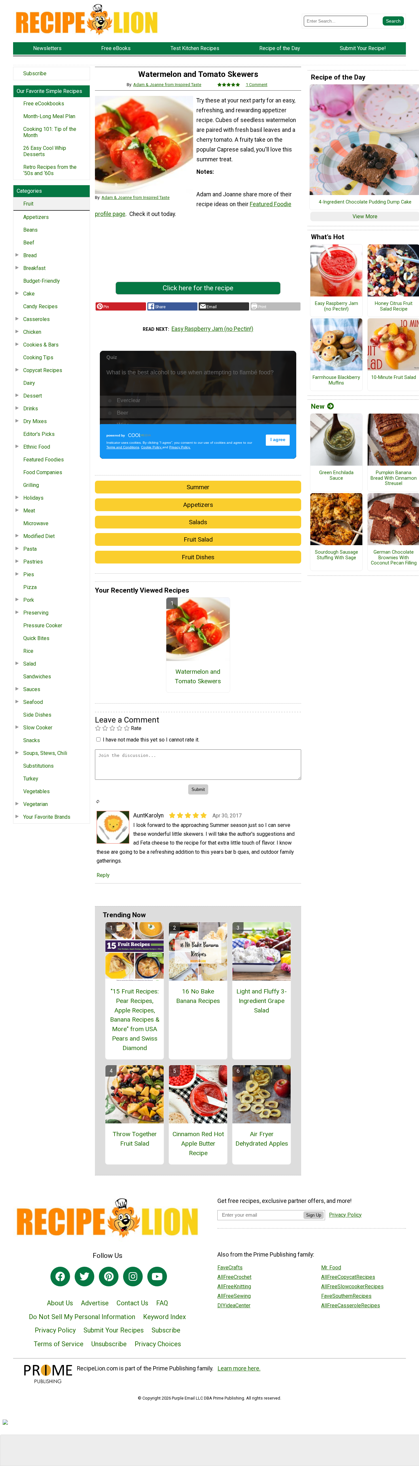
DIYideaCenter (233, 1305)
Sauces (31, 689)
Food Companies (42, 472)
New (317, 406)
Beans (30, 230)
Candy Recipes (40, 306)
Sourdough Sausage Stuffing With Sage (336, 555)
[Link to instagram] (133, 1276)
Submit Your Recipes (113, 1330)
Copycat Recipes (42, 370)
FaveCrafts (230, 1267)
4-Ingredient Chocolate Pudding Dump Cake (365, 202)
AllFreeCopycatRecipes (348, 1277)
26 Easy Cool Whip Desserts (44, 151)
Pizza (30, 587)
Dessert (32, 396)
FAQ (162, 1303)
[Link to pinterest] (108, 1276)
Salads (198, 522)
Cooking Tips (38, 357)
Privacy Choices (158, 1344)
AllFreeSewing (234, 1296)
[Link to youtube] (157, 1276)
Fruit (28, 204)
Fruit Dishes (198, 557)
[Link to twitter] (84, 1276)
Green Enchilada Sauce (336, 475)
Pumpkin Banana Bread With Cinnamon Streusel (394, 478)
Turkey (30, 779)
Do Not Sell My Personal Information (82, 1317)
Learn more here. (239, 1368)
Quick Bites (36, 638)
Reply (103, 875)
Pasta (30, 549)
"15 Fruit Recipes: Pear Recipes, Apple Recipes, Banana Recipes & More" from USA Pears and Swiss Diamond (134, 1020)
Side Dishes (37, 715)
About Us (60, 1303)
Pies (28, 574)
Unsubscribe (109, 1344)
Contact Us (132, 1303)
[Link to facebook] (60, 1276)
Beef (28, 243)
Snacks (31, 740)
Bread (30, 255)
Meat (29, 511)
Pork (28, 600)
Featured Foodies (43, 459)
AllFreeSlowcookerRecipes (352, 1286)
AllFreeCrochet (234, 1277)
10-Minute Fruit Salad (393, 377)
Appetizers (36, 217)
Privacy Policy (55, 1330)
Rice (28, 651)
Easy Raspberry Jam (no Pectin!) (212, 329)
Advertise (95, 1303)
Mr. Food (331, 1267)
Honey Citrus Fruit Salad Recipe (393, 306)
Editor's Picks (39, 434)
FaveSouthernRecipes (346, 1296)
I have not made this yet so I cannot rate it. (151, 740)
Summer (198, 487)
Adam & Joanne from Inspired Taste (167, 84)
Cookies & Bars (41, 345)
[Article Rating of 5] (228, 84)
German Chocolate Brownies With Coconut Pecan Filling (394, 558)
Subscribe (34, 73)
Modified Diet (39, 536)
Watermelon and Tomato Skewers (198, 676)
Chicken (32, 332)
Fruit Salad (198, 539)
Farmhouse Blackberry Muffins (336, 380)
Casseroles (36, 319)
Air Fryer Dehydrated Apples (261, 1138)
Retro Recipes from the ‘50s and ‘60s (50, 170)
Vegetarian (35, 804)
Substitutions (38, 766)
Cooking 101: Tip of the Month (49, 132)
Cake (29, 294)
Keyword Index (164, 1317)
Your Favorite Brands (46, 817)
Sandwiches (37, 676)
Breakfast (34, 268)
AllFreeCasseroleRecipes (350, 1305)
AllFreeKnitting (234, 1286)
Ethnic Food (36, 447)
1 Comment (256, 84)
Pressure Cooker (42, 625)
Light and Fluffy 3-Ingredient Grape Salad (261, 1001)
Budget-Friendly (41, 281)
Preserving (35, 613)
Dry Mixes (35, 421)
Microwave (35, 523)
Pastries (33, 562)
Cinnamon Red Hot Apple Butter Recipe (198, 1143)
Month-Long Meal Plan (49, 116)
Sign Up (313, 1215)
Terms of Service (58, 1344)
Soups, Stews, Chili (45, 753)
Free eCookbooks (43, 103)
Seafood (33, 702)
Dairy (29, 383)
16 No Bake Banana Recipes (198, 996)
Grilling (31, 485)
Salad (29, 664)
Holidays (33, 498)
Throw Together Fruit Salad (135, 1138)
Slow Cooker (37, 727)
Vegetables (36, 791)
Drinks (30, 408)
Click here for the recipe (198, 288)
